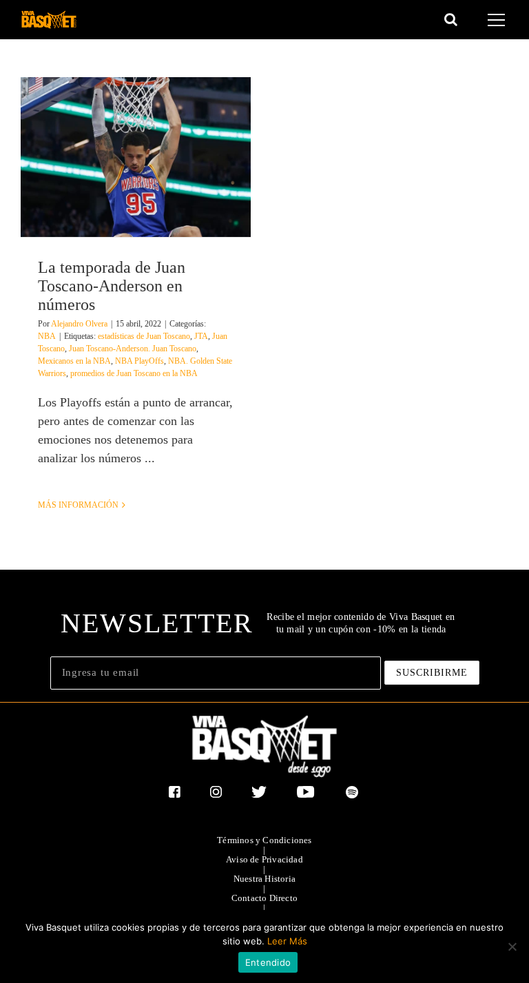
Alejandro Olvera (79, 324)
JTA (201, 336)
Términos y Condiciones (264, 840)
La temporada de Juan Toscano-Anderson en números (111, 285)
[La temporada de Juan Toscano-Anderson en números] (136, 157)
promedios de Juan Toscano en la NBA (134, 373)
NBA (47, 336)
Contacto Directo (264, 898)
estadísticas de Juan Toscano (144, 336)
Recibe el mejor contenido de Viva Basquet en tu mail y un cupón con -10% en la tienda (361, 623)
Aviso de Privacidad (264, 860)
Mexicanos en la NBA (74, 361)
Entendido (268, 962)
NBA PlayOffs (139, 361)
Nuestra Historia (264, 879)
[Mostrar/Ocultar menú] (498, 20)
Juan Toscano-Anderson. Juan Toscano (132, 348)
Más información (78, 505)
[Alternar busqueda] (450, 19)
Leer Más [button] (287, 940)
